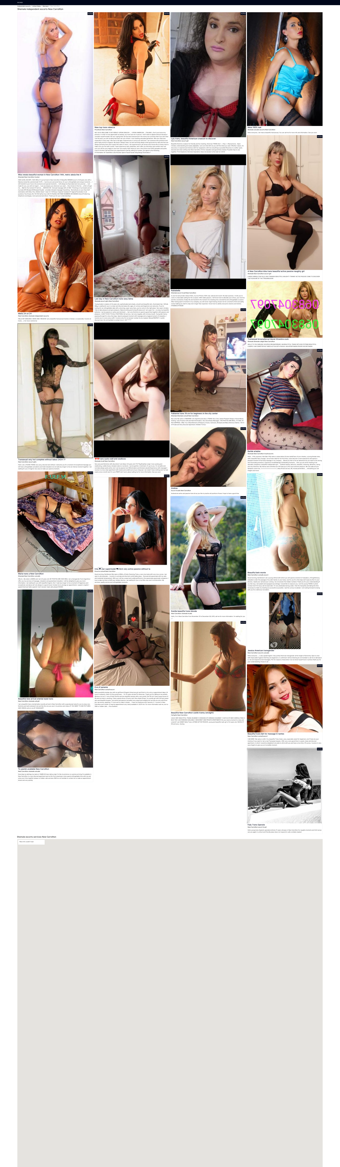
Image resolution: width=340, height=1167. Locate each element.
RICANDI (20, 2)
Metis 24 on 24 (25, 313)
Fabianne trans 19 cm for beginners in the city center (194, 413)
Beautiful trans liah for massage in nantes (266, 734)
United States (36, 6)
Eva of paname (101, 687)
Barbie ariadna (254, 451)
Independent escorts (23, 6)
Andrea (174, 488)
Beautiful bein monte (257, 572)
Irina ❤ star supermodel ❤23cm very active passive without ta (122, 569)
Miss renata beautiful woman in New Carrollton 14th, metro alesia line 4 (49, 175)
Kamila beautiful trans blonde (184, 611)
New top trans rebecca (105, 127)
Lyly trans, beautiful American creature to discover (193, 138)
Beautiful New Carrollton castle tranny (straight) (192, 713)
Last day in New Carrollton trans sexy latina (114, 299)
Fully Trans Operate (256, 825)
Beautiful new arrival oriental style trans (35, 699)
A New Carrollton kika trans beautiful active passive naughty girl (276, 271)
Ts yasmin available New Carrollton (33, 769)
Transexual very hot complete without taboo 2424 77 (41, 459)
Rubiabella (175, 290)
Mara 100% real (254, 127)
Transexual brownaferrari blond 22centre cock (268, 339)
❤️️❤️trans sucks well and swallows (110, 459)
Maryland (45, 6)
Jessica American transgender (261, 650)
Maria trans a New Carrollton (31, 574)
